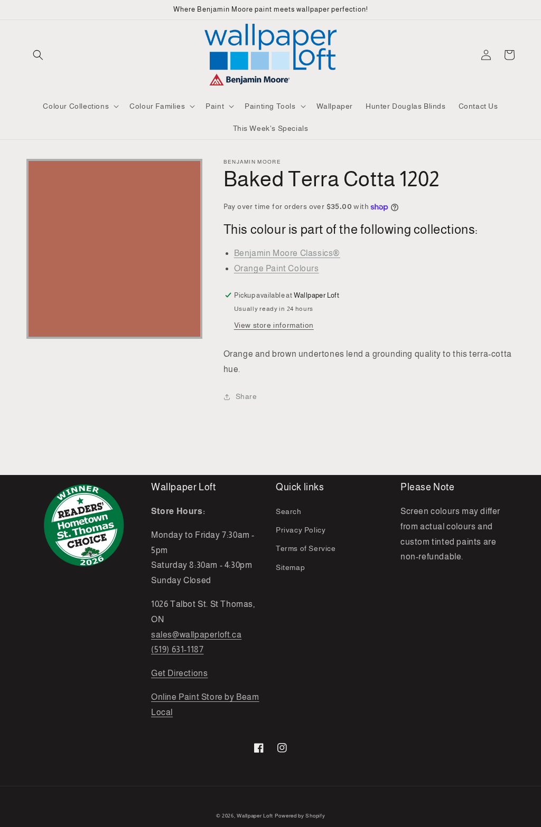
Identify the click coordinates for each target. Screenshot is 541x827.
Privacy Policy (300, 530)
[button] (38, 54)
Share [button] (246, 396)
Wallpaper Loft (255, 816)
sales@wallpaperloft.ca (196, 634)
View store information (274, 325)
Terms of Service (306, 548)
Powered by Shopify (300, 816)
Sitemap (290, 567)
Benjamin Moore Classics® (287, 253)
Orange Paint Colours (276, 268)
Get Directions (179, 673)
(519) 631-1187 (177, 649)
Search (289, 511)
